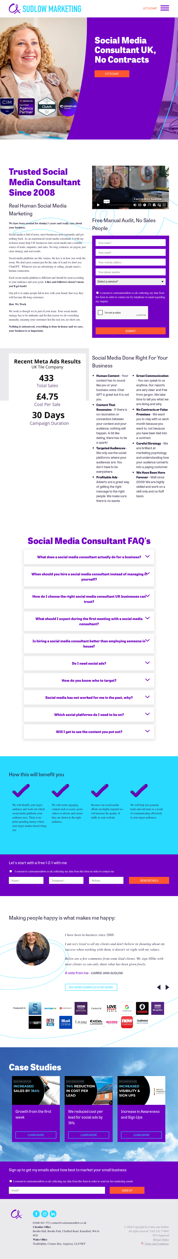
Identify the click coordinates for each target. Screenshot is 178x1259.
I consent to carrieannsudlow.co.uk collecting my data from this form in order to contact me (64, 871)
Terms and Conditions (157, 1243)
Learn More (36, 1135)
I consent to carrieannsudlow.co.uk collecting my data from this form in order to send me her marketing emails (73, 1181)
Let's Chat (150, 8)
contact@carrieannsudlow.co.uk (68, 1222)
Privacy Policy (161, 1239)
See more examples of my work (91, 987)
